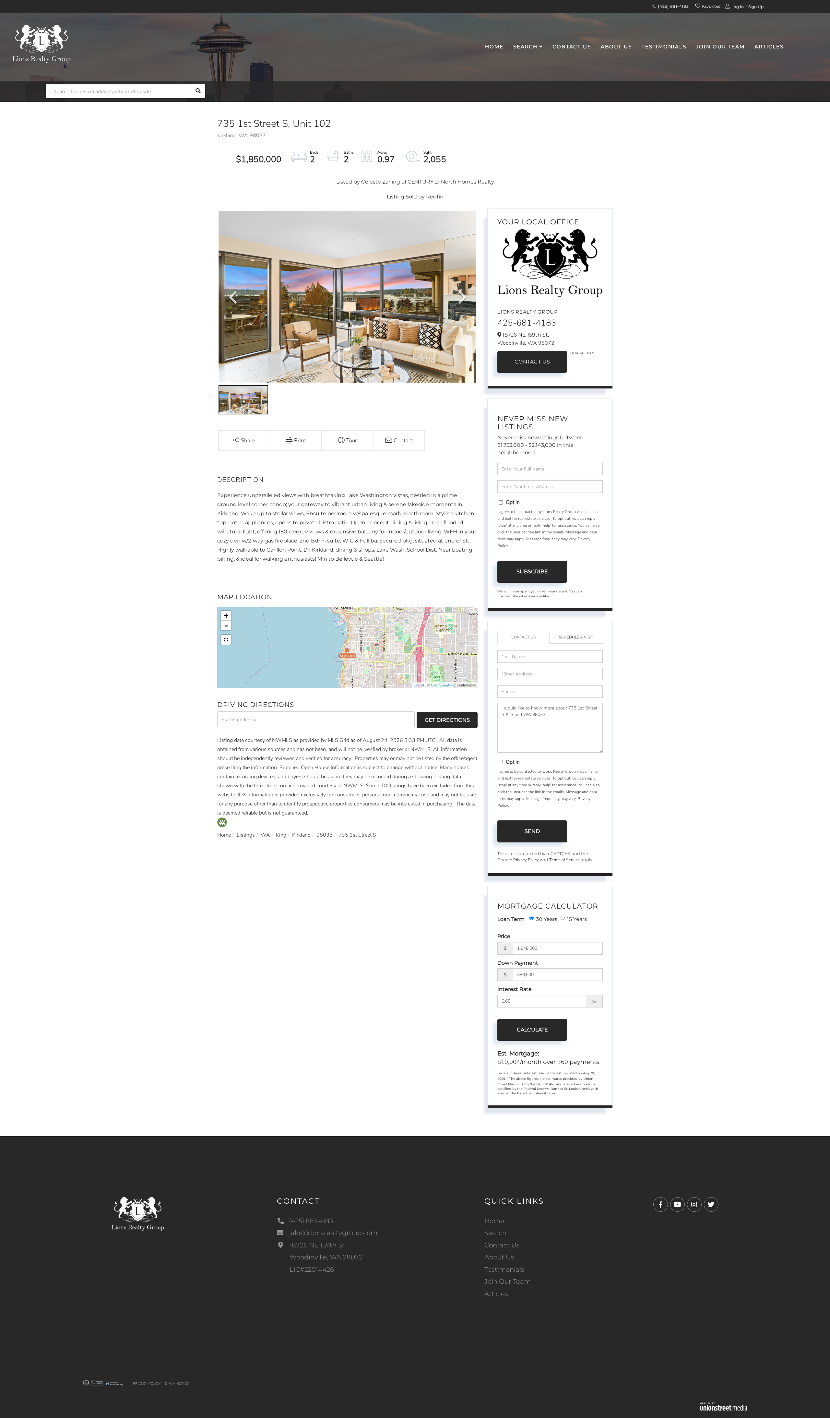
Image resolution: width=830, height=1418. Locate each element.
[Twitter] (711, 1205)
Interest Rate (514, 989)
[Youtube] (677, 1205)
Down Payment (517, 963)
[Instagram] (694, 1205)
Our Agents (582, 353)
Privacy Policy (526, 860)
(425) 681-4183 (673, 6)
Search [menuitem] (525, 46)
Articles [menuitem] (769, 46)
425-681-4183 (526, 322)
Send (532, 831)
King (281, 835)
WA (265, 835)
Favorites (710, 6)
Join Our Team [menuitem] (720, 46)
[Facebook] (661, 1205)
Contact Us (532, 362)
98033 (324, 835)
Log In (737, 6)
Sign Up (756, 6)
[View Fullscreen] (226, 640)
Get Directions (447, 720)
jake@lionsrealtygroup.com (333, 1233)
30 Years (546, 919)
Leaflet (419, 685)
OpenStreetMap (443, 685)
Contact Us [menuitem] (571, 46)
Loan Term (511, 919)
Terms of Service (564, 860)
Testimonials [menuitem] (664, 46)
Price (503, 936)
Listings (246, 835)
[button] (198, 91)
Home (224, 835)
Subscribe (532, 571)
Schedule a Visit (576, 637)
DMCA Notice (177, 1383)
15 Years (577, 919)
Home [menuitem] (494, 46)
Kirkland (301, 835)
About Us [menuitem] (616, 46)
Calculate (532, 1030)
